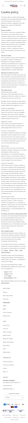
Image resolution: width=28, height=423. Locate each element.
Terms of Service (7, 312)
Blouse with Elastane (8, 342)
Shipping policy (16, 417)
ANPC (4, 309)
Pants (4, 348)
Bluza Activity (6, 345)
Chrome (6, 273)
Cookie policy (6, 302)
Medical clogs (6, 352)
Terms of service (7, 417)
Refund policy (6, 315)
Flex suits (5, 328)
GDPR (4, 305)
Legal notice (22, 417)
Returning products (8, 295)
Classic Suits (6, 325)
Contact (5, 368)
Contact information (15, 419)
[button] (3, 5)
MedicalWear (8, 415)
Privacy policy (23, 415)
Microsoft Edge (8, 277)
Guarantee (5, 299)
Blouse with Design (8, 338)
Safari (9, 275)
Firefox (6, 271)
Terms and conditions (8, 365)
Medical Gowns (7, 335)
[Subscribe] (21, 397)
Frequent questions (8, 361)
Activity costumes (7, 332)
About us (5, 371)
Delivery (5, 292)
